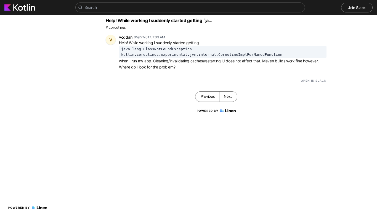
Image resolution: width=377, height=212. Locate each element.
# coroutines (116, 27)
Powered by (19, 207)
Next (228, 96)
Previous (208, 96)
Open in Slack (313, 80)
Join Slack (357, 7)
